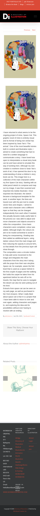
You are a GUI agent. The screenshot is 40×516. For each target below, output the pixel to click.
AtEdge (17, 438)
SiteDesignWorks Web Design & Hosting (21, 468)
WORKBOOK (19, 477)
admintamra (8, 316)
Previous (27, 30)
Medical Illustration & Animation (20, 450)
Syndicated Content (29, 316)
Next (33, 30)
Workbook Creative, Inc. (20, 511)
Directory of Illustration (20, 509)
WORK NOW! (20, 474)
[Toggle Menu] (35, 16)
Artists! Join (31, 447)
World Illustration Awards (19, 459)
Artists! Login (31, 439)
